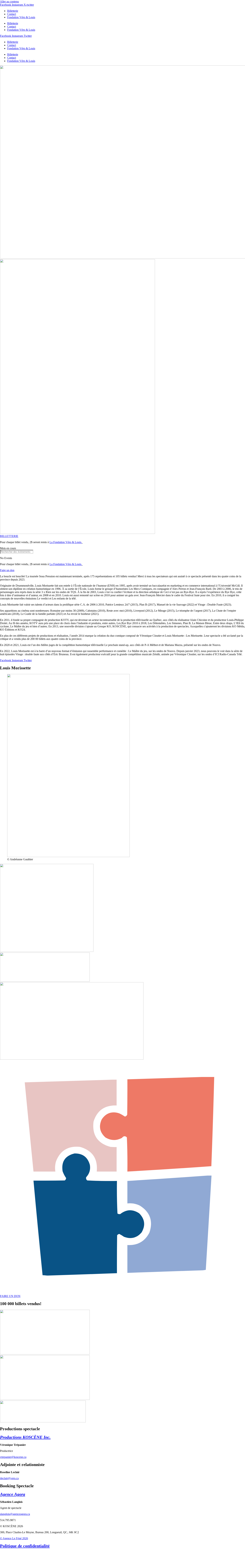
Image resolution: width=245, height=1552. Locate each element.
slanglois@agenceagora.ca (15, 1514)
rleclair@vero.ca (9, 1478)
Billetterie (12, 10)
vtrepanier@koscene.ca (13, 1456)
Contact (11, 14)
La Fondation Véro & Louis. (66, 542)
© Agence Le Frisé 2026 (14, 1538)
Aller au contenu (9, 1)
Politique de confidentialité (25, 1546)
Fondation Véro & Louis (21, 17)
